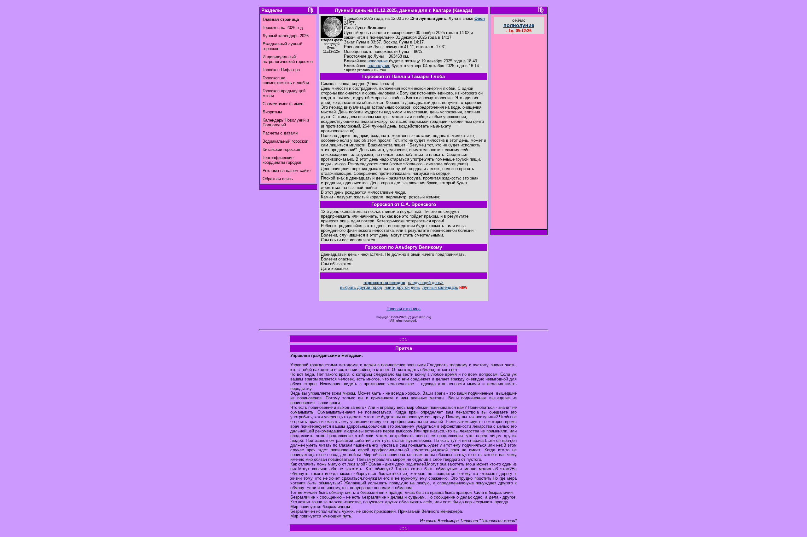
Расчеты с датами (280, 133)
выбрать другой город (361, 287)
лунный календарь (440, 287)
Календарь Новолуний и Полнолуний (286, 122)
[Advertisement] (519, 131)
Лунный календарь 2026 (286, 35)
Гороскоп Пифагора (281, 69)
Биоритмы (272, 112)
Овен (479, 18)
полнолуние (379, 65)
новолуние (378, 61)
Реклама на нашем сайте (287, 170)
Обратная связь (278, 178)
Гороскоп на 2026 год (283, 27)
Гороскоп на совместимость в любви (286, 80)
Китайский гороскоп (281, 149)
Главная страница (403, 308)
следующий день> (426, 282)
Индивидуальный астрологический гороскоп (288, 59)
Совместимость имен (283, 103)
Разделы (271, 10)
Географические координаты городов (282, 160)
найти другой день (402, 287)
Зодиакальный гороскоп (285, 141)
